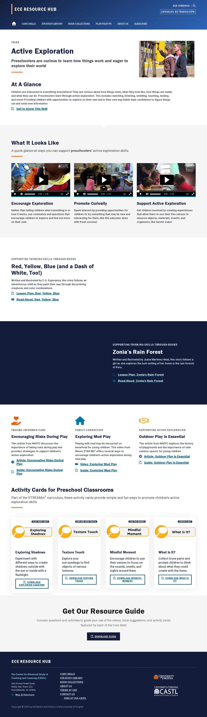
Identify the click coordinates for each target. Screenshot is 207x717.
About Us (122, 24)
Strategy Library (52, 24)
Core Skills (29, 24)
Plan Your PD (104, 24)
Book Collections (79, 24)
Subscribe (140, 24)
